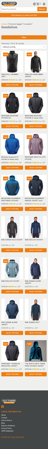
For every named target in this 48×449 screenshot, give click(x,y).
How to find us (6, 420)
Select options (12, 85)
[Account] (34, 4)
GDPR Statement (7, 431)
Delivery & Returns (8, 426)
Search (42, 9)
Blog (3, 423)
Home (3, 24)
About (3, 415)
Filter (24, 37)
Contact (4, 418)
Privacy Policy (6, 428)
